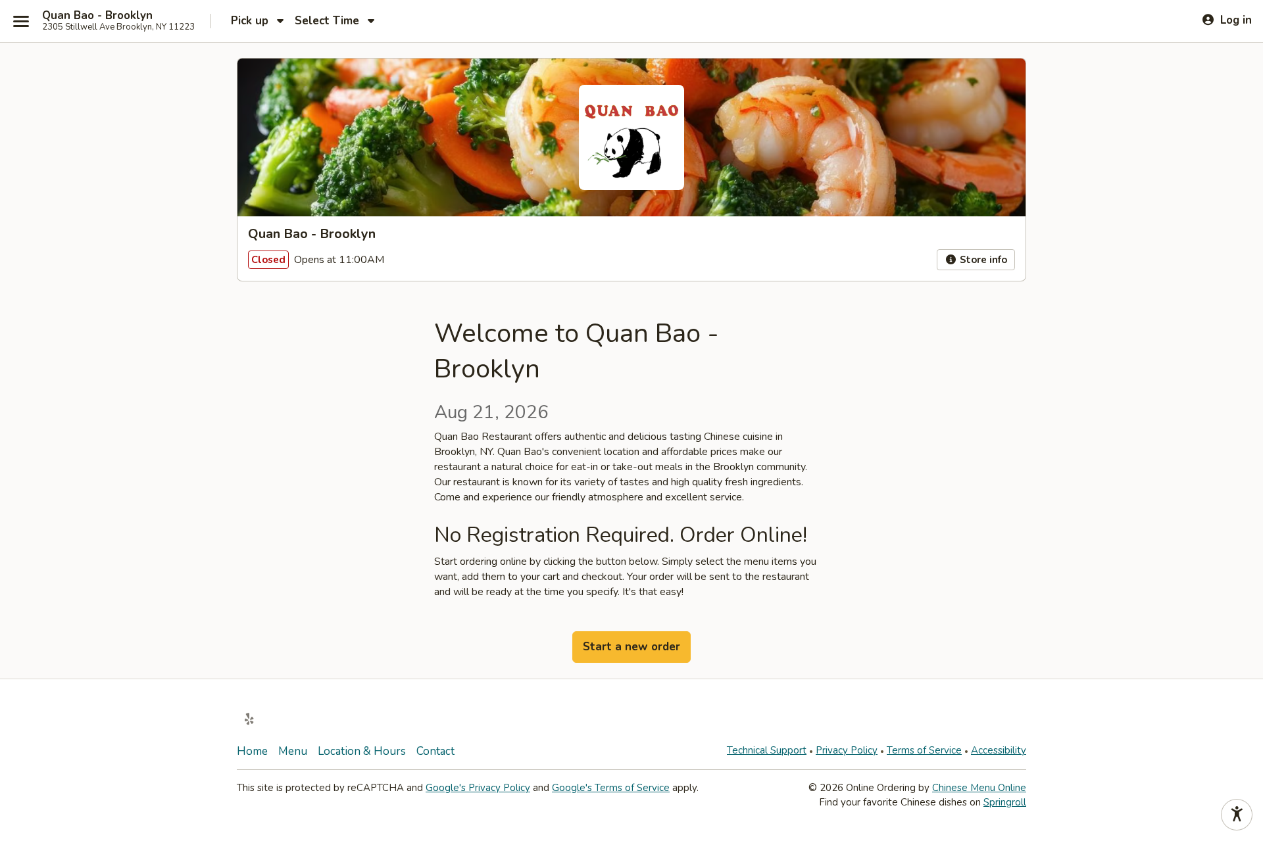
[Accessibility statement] (1236, 814)
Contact (435, 751)
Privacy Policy (847, 750)
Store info (982, 259)
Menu (292, 751)
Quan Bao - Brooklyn (97, 15)
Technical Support (766, 750)
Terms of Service (924, 750)
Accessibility (998, 750)
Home (252, 751)
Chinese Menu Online (979, 787)
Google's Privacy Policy (478, 787)
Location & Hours (362, 751)
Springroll (1004, 802)
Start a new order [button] (631, 646)
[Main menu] (21, 21)
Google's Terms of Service (611, 787)
